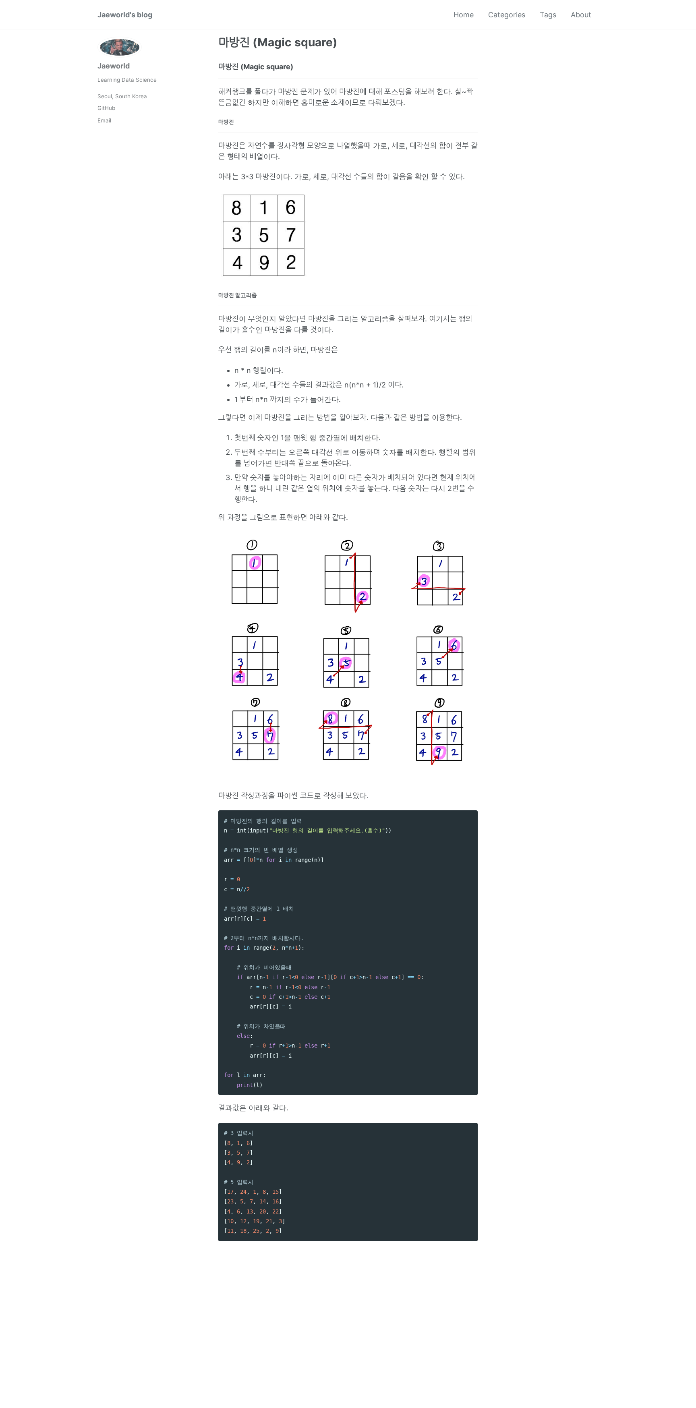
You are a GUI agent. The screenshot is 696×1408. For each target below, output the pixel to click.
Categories (506, 14)
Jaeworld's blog (124, 14)
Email (104, 120)
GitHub (106, 108)
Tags (548, 14)
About (581, 14)
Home (464, 14)
